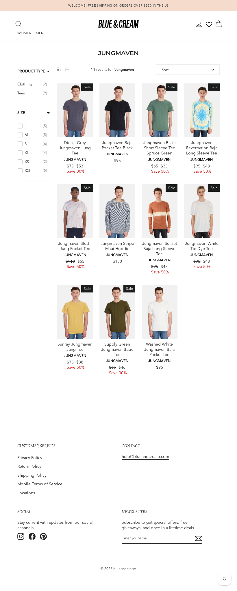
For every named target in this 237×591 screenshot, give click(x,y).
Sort (165, 69)
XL (112, 121)
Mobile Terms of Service (39, 483)
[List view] (67, 69)
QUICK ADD (74, 131)
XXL (123, 121)
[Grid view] (58, 69)
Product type (31, 71)
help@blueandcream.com (145, 456)
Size (21, 112)
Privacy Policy (29, 457)
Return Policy (29, 466)
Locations (26, 492)
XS (112, 222)
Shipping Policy (32, 475)
